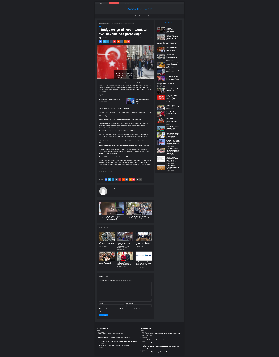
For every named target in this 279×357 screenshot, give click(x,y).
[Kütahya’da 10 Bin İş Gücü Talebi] (130, 101)
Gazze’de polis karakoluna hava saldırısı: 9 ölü (170, 29)
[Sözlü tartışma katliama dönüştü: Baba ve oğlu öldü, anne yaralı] (161, 135)
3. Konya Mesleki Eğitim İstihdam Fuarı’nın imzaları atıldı (143, 243)
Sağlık (139, 16)
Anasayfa (121, 16)
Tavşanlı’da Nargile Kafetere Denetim (171, 112)
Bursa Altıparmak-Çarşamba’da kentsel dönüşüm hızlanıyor (172, 36)
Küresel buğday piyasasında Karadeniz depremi (172, 167)
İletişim (158, 16)
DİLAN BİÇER (104, 37)
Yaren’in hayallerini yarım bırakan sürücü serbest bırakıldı (172, 49)
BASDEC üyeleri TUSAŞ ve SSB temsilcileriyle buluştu (106, 262)
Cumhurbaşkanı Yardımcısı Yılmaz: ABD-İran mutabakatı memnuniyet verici (172, 159)
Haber (127, 16)
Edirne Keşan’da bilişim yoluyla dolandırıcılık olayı (172, 64)
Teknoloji (146, 16)
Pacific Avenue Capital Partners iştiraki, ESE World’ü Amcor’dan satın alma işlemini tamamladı (143, 264)
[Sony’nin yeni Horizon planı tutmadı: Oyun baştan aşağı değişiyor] (161, 78)
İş (105, 23)
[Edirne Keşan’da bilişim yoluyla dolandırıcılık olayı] (161, 65)
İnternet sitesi (129, 303)
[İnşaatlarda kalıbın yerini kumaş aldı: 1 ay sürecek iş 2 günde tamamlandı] (107, 236)
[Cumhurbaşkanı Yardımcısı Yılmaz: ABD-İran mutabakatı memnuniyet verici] (161, 159)
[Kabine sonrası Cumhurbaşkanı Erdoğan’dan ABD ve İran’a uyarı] (161, 120)
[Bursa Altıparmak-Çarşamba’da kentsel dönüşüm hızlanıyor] (161, 37)
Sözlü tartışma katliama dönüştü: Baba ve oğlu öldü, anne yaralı (172, 134)
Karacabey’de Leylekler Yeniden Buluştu (172, 127)
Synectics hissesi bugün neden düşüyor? (110, 99)
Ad (100, 297)
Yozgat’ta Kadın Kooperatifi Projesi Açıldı (173, 106)
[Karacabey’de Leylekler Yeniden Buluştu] (161, 128)
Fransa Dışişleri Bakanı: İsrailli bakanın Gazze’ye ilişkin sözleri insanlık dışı (136, 3)
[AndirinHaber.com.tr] (139, 9)
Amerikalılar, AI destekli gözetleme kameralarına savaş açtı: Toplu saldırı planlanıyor (173, 142)
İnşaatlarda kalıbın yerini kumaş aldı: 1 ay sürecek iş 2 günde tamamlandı (106, 243)
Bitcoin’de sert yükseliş (172, 70)
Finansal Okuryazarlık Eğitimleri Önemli (172, 89)
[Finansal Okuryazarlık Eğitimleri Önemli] (161, 91)
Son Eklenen (168, 22)
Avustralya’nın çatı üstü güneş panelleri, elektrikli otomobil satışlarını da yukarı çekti (173, 151)
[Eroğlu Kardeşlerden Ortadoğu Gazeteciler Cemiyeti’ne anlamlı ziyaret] (125, 256)
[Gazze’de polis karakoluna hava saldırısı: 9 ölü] (161, 30)
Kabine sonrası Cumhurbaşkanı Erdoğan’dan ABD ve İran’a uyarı (171, 121)
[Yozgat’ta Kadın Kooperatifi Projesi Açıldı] (161, 107)
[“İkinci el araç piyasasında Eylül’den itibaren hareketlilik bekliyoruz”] (161, 56)
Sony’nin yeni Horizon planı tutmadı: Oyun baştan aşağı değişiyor (172, 78)
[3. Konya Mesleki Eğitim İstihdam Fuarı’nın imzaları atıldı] (144, 236)
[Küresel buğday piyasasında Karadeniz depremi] (161, 167)
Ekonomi (133, 16)
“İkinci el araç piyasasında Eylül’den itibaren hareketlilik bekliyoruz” (172, 57)
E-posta (101, 303)
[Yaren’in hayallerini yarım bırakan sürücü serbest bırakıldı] (161, 49)
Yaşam (152, 16)
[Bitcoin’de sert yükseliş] (161, 72)
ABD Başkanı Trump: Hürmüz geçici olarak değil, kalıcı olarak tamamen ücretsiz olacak (172, 98)
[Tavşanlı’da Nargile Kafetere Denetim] (161, 114)
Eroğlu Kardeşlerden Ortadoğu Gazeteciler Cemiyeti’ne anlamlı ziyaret (124, 263)
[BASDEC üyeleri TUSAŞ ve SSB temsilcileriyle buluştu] (107, 256)
